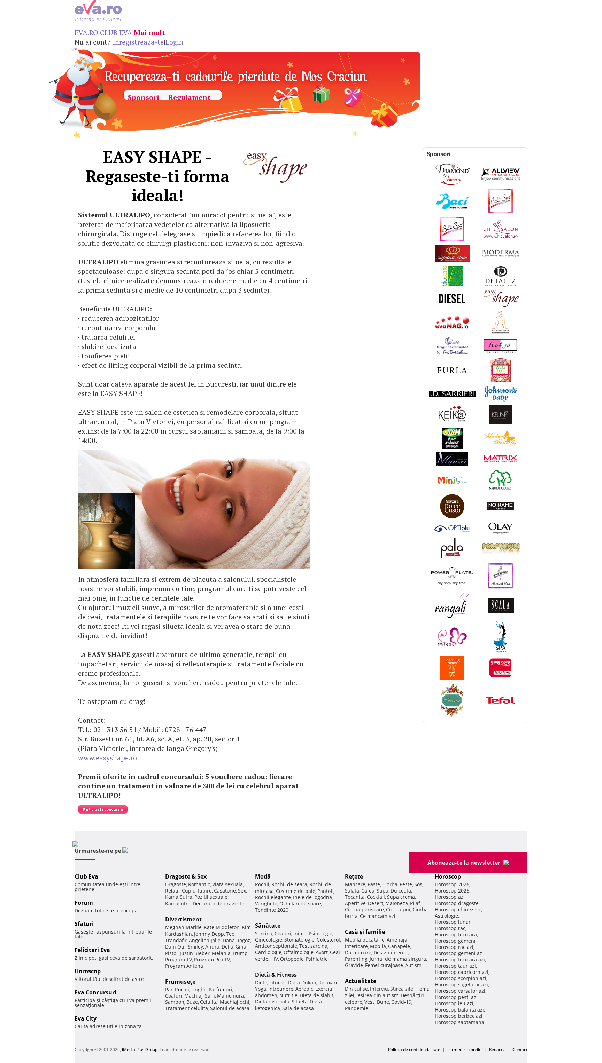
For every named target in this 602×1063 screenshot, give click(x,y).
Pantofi (325, 891)
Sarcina (263, 933)
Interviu (379, 988)
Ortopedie (292, 958)
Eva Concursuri (95, 992)
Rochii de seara (289, 884)
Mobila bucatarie (365, 939)
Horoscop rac (450, 928)
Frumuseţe (180, 981)
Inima (300, 933)
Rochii (182, 989)
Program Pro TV (212, 959)
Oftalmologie (299, 952)
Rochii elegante (273, 897)
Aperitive (355, 903)
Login (174, 42)
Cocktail (376, 897)
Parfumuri (220, 989)
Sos (418, 884)
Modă (263, 876)
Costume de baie (295, 891)
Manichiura (230, 995)
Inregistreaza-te (138, 42)
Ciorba (390, 884)
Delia (227, 946)
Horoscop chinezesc (458, 909)
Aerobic (304, 988)
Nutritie (288, 995)
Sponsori (143, 97)
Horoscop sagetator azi (461, 984)
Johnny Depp (209, 933)
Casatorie (225, 890)
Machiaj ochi (234, 1002)
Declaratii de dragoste (218, 903)
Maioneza (396, 903)
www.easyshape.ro (107, 757)
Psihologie (320, 933)
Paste (374, 884)
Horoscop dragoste (457, 903)
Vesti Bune (376, 1002)
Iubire (205, 890)
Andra (212, 946)
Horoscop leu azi (454, 1003)
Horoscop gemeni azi (459, 953)
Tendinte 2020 (271, 909)
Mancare (355, 884)
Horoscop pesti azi (456, 997)
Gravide (354, 965)
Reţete (354, 876)
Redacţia (497, 1050)
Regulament (189, 97)
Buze (192, 1002)
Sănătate (267, 925)
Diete (261, 982)
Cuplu (189, 890)
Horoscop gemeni (455, 940)
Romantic (199, 884)
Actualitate (360, 981)
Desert (375, 903)
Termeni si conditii (465, 1050)
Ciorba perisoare (364, 909)
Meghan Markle (183, 927)
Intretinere (280, 988)
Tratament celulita (186, 1008)
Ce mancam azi (377, 916)
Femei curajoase (384, 965)
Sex (242, 890)
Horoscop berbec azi (459, 1016)
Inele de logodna (312, 897)
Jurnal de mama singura (398, 958)
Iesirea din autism (377, 995)
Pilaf (415, 903)
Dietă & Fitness (276, 974)
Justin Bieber (195, 953)
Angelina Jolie (205, 940)
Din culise (356, 988)
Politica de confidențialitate (414, 1050)
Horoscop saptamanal (460, 1022)
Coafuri (173, 995)
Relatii (172, 890)
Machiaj (193, 995)
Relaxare (328, 982)
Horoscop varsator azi (460, 990)
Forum (84, 902)
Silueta (300, 1001)
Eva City (86, 1018)
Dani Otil (175, 946)
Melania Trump (230, 953)
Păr (169, 989)
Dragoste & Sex (186, 876)
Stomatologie (299, 939)
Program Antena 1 (186, 965)
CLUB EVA (116, 32)
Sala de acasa (298, 1008)
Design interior (390, 952)
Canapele (399, 946)
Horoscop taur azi (455, 965)
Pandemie (356, 1008)
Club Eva (86, 876)
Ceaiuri (283, 933)
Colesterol (328, 939)
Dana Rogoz (236, 940)
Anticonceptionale (276, 946)
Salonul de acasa (229, 1008)
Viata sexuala (227, 884)
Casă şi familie (365, 932)
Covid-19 (401, 1002)
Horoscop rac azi (454, 947)
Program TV (178, 959)
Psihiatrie (317, 958)
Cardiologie (268, 952)
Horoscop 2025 (452, 890)
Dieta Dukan (302, 982)
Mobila (378, 946)
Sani (210, 995)
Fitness (277, 982)
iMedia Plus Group (139, 1050)
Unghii (199, 989)
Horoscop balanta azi (459, 1009)
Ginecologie (268, 939)
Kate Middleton (222, 927)
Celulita (209, 1002)
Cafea (368, 890)
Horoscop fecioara (456, 934)
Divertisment (183, 919)
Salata (352, 890)
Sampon (174, 1002)
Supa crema (401, 897)
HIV (274, 958)
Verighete (266, 903)
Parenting (356, 958)
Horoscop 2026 (452, 884)
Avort (322, 952)
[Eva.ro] (112, 13)
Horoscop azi (450, 897)
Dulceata (401, 890)
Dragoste (175, 884)
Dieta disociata (272, 1001)
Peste (406, 884)
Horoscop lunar (453, 922)
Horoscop (88, 971)
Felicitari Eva (92, 950)
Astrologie (446, 915)
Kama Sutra (178, 897)
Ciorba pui (398, 909)
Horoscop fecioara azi (460, 959)
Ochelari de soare (300, 903)
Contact (519, 1050)
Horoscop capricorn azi (461, 972)
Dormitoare (358, 952)
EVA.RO (86, 32)
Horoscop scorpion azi (460, 978)
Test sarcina (313, 946)
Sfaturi (84, 924)
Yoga (260, 988)
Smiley (195, 946)
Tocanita (355, 897)
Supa (382, 890)
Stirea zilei (402, 988)
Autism (413, 965)
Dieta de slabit (316, 995)
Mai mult (149, 32)
